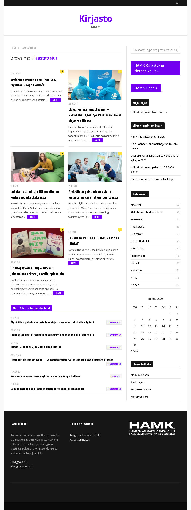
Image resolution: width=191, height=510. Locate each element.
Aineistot (116, 376)
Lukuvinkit (137, 234)
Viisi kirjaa (136, 270)
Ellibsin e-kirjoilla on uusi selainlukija (152, 179)
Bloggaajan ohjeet (22, 466)
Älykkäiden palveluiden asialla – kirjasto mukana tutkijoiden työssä (93, 194)
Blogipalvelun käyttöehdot (85, 435)
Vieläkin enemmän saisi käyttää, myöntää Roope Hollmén (33, 82)
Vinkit (134, 277)
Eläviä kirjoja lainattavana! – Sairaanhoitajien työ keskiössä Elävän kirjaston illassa (95, 115)
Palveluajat (137, 248)
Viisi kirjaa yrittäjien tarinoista (148, 136)
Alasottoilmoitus (80, 439)
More (55, 99)
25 (142, 339)
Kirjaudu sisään (140, 375)
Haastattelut (114, 322)
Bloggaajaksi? (19, 462)
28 (163, 339)
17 (134, 332)
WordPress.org (139, 396)
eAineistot (137, 219)
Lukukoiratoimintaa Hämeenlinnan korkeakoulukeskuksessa (35, 194)
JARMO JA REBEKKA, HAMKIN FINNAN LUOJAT (93, 240)
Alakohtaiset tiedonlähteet (146, 212)
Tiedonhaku (138, 256)
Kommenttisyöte (141, 389)
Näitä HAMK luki (140, 241)
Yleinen (135, 285)
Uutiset (135, 263)
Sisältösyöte (138, 382)
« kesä (134, 350)
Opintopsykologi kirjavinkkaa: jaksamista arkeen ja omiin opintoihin (37, 271)
